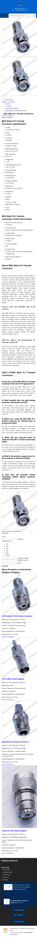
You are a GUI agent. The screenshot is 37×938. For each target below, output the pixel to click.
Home (8, 104)
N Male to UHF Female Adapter (14, 831)
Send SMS (20, 915)
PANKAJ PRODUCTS (20, 9)
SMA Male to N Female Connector (15, 742)
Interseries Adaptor (12, 108)
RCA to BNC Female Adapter (13, 679)
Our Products (7, 875)
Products (9, 106)
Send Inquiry (8, 100)
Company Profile (7, 872)
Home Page (6, 870)
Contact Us (6, 877)
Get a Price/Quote (8, 116)
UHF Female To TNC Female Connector (17, 616)
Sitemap (5, 880)
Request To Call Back (8, 102)
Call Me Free (19, 921)
